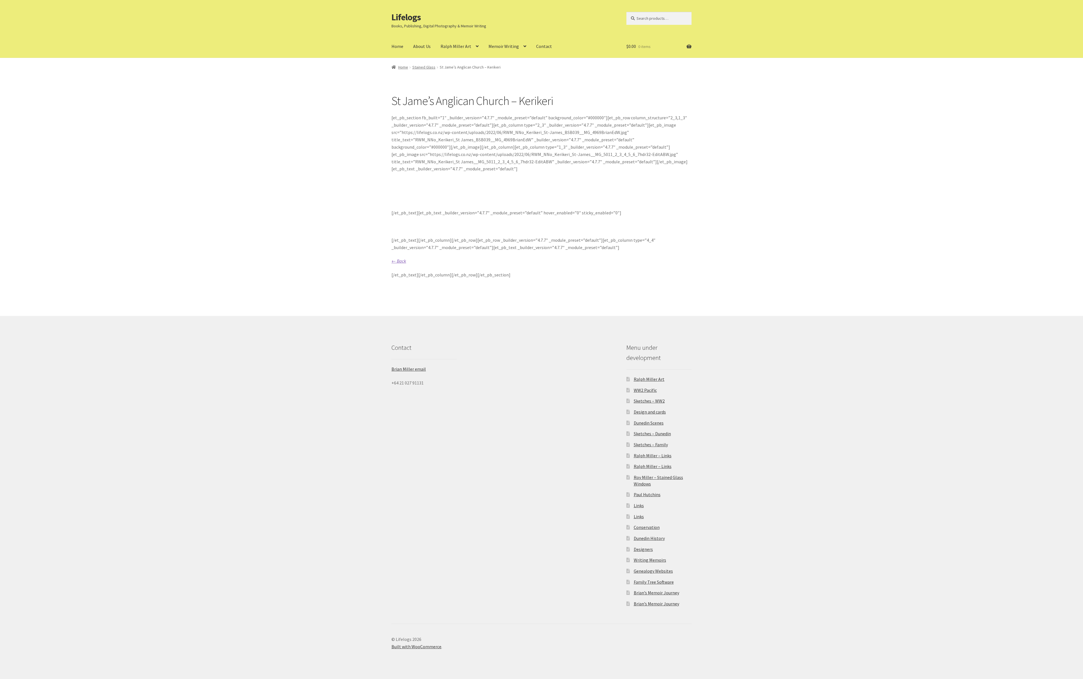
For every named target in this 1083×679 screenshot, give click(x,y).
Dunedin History (649, 538)
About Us (422, 46)
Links (639, 505)
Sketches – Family (651, 444)
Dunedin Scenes (649, 423)
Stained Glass (423, 67)
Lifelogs (406, 17)
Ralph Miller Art (456, 46)
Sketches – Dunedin (652, 433)
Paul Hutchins (647, 494)
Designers (643, 549)
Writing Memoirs (650, 560)
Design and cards (650, 412)
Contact (544, 46)
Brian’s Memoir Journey (656, 593)
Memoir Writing (503, 46)
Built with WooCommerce (416, 646)
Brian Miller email (408, 369)
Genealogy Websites (653, 571)
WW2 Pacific (645, 390)
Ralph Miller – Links (653, 455)
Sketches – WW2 (649, 401)
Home (397, 46)
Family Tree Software (654, 582)
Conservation (647, 527)
